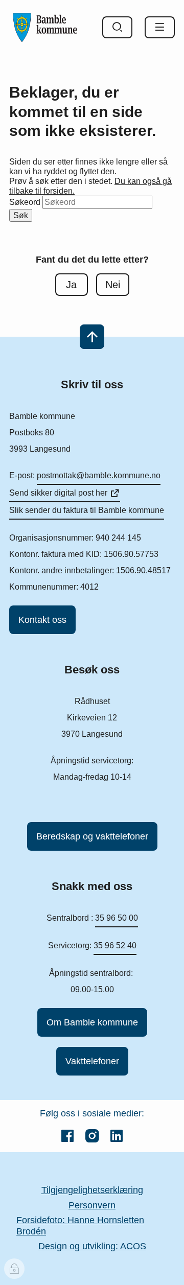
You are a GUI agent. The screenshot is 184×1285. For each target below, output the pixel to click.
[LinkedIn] (116, 1136)
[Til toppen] (92, 336)
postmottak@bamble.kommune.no (98, 475)
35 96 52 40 (115, 945)
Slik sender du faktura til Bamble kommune (86, 510)
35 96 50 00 (116, 918)
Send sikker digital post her (58, 492)
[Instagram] (92, 1136)
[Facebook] (67, 1136)
